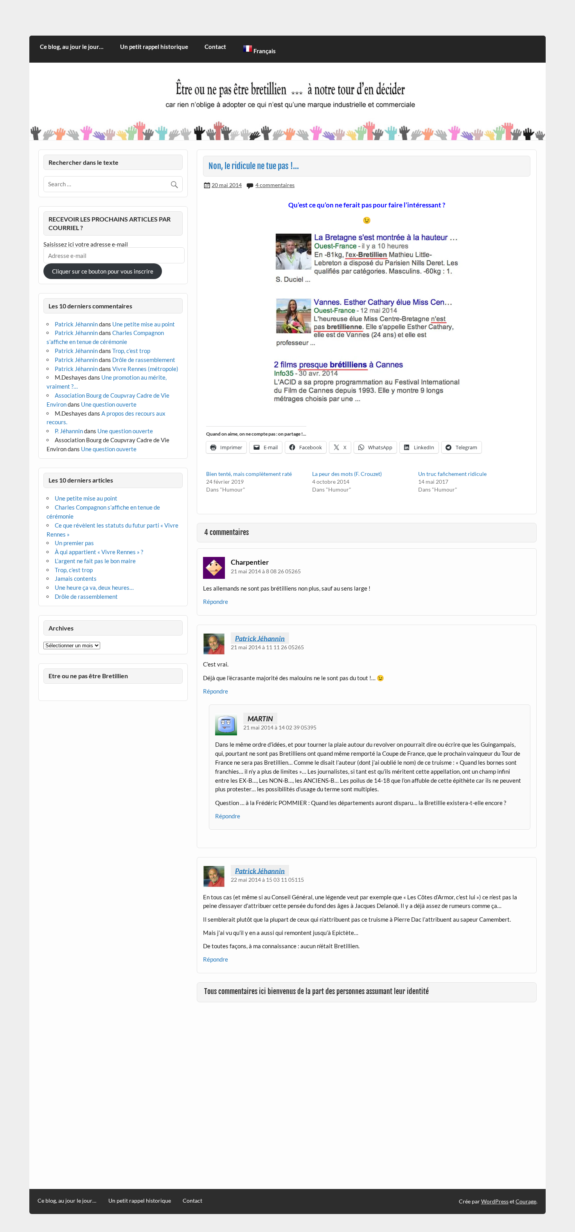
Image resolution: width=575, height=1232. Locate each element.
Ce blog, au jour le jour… (71, 46)
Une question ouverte (109, 404)
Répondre (215, 601)
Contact (215, 46)
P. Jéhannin (69, 430)
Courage (526, 1201)
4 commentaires (275, 185)
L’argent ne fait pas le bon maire (95, 560)
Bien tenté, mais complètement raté (249, 473)
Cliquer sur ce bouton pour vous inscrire (102, 271)
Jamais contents (76, 578)
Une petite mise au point (143, 324)
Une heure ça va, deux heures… (94, 587)
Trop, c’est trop (131, 350)
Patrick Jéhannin (260, 638)
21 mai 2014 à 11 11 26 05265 (267, 647)
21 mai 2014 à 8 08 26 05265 (266, 571)
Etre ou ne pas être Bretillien (88, 675)
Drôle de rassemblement (143, 359)
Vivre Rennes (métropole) (145, 368)
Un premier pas (74, 542)
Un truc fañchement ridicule (452, 473)
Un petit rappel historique (154, 46)
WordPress (495, 1201)
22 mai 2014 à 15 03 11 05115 (267, 879)
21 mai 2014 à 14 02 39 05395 (279, 727)
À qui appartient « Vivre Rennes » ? (99, 551)
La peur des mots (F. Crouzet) (347, 473)
